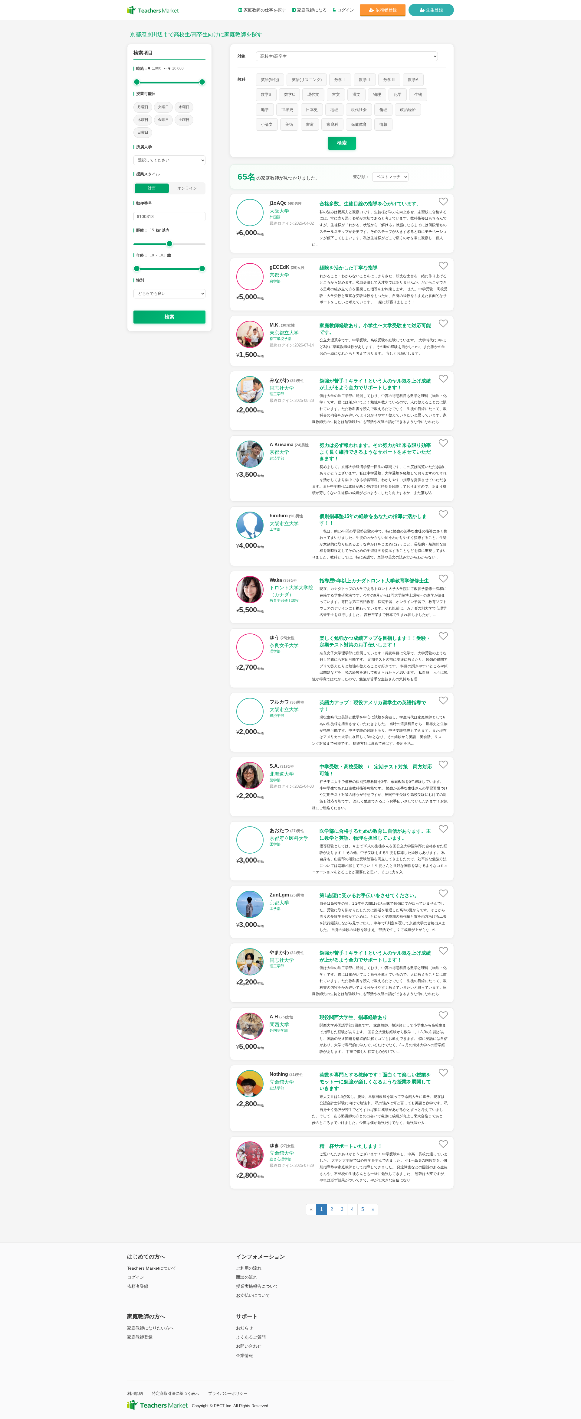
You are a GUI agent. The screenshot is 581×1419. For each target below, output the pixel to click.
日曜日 (142, 132)
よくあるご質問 (251, 1337)
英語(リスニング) (307, 79)
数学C (289, 94)
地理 (334, 109)
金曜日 (163, 120)
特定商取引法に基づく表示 (175, 1393)
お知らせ (244, 1328)
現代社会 (359, 109)
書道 (310, 124)
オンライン (187, 188)
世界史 (287, 109)
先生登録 (434, 10)
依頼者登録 (386, 10)
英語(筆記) (270, 79)
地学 (265, 109)
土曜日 (184, 120)
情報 (383, 124)
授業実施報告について (257, 1286)
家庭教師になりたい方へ (150, 1328)
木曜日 (142, 120)
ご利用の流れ (248, 1268)
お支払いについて (253, 1295)
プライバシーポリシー (228, 1393)
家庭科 (332, 124)
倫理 (383, 109)
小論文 (267, 124)
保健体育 (359, 124)
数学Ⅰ (340, 79)
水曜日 (184, 107)
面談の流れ (246, 1277)
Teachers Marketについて (151, 1268)
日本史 (312, 109)
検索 (169, 316)
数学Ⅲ (389, 79)
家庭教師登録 (140, 1337)
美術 (289, 124)
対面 (152, 188)
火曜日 (163, 107)
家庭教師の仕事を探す (265, 10)
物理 (377, 94)
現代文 (313, 94)
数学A (413, 79)
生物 (418, 94)
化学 (398, 94)
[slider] (136, 82)
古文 (336, 94)
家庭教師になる (312, 10)
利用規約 (135, 1393)
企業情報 (244, 1355)
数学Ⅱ (365, 79)
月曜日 (142, 107)
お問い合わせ (248, 1346)
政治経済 (408, 109)
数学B (266, 94)
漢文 (356, 94)
